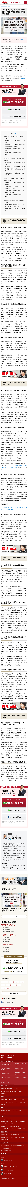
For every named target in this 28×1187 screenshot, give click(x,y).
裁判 (8, 985)
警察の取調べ (7, 939)
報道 (19, 985)
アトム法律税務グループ (6, 1145)
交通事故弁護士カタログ (18, 1134)
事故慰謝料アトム (5, 1124)
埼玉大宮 (11, 1099)
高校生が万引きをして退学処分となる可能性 (15, 141)
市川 (18, 1099)
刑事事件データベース (15, 1124)
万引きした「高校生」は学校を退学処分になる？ (14, 137)
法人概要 (8, 1110)
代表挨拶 (3, 1110)
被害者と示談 (7, 929)
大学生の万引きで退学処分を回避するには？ (15, 195)
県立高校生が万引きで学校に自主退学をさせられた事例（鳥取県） (15, 145)
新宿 (2, 1102)
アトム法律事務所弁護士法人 (7, 1148)
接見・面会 (5, 982)
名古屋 (17, 1102)
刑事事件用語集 (5, 1073)
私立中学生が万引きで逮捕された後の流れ (15, 169)
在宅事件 (17, 982)
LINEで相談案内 (15, 109)
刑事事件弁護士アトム (6, 1119)
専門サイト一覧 (5, 1082)
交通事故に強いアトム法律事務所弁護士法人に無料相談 (13, 1121)
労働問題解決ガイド (20, 1128)
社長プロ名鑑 (14, 1137)
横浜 (10, 1102)
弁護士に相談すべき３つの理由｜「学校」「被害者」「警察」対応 (14, 205)
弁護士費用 (9, 1088)
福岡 (5, 1104)
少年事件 (14, 985)
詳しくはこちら (12, 839)
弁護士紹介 (3, 1088)
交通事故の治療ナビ (5, 1137)
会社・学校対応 (6, 988)
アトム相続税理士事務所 (6, 1150)
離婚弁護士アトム (5, 1126)
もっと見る (14, 916)
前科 (3, 985)
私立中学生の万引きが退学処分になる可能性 (15, 163)
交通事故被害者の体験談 (6, 1139)
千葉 (15, 1099)
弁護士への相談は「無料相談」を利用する (15, 209)
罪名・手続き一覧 (14, 993)
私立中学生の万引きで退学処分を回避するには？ (15, 173)
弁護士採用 (3, 1093)
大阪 (24, 1102)
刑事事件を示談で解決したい (6, 1068)
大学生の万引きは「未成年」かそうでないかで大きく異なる (15, 187)
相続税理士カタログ (14, 1126)
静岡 (13, 1102)
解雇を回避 (6, 951)
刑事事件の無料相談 (6, 1064)
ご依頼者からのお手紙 (6, 1091)
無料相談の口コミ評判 (17, 1091)
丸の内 (22, 1099)
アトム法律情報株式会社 (18, 1145)
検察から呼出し (7, 941)
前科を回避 (6, 947)
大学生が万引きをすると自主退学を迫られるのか (15, 183)
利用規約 (3, 1113)
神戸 (2, 1104)
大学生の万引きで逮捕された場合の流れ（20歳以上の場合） (15, 191)
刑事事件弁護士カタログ (6, 1134)
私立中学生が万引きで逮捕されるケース (15, 166)
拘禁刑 (21, 39)
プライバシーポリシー (16, 1110)
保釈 (11, 982)
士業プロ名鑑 (21, 1137)
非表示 (15, 133)
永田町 (2, 1099)
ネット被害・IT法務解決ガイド (7, 1128)
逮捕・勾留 (6, 937)
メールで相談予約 (15, 116)
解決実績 (15, 1088)
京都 (21, 1102)
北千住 (5, 1102)
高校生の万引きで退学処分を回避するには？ (15, 153)
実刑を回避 (6, 949)
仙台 (6, 1099)
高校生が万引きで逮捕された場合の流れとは (15, 149)
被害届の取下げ (7, 927)
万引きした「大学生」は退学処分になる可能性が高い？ (14, 179)
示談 (22, 982)
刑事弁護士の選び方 (8, 931)
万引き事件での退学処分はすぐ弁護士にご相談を (14, 201)
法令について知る (5, 1077)
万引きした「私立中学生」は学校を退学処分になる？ (14, 159)
